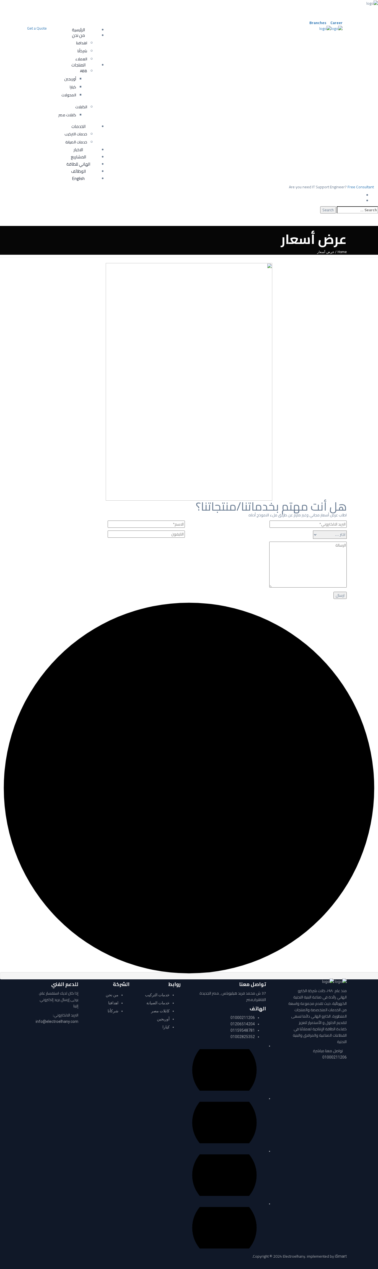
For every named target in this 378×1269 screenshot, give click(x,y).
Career (336, 22)
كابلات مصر (160, 1011)
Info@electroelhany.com (87, 8)
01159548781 (243, 1030)
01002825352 (243, 1036)
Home (342, 252)
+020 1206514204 (218, 8)
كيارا (166, 1027)
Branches (317, 22)
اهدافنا (113, 1003)
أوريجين (163, 1019)
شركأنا (113, 1011)
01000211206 (334, 1057)
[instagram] (330, 14)
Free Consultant (361, 187)
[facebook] (330, 8)
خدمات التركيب (157, 995)
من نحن (112, 995)
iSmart (341, 1256)
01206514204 (243, 1024)
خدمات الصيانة (158, 1003)
